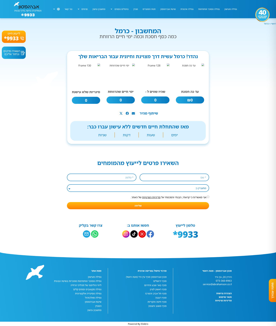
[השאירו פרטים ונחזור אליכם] (14, 52)
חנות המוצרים (149, 9)
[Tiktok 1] (134, 234)
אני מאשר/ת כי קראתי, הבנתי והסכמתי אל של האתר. (168, 197)
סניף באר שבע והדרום (155, 285)
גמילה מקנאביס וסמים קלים (87, 289)
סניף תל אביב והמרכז (156, 293)
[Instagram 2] (126, 234)
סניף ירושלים (160, 281)
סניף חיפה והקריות (157, 301)
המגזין (98, 305)
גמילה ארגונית (186, 9)
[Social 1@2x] (94, 234)
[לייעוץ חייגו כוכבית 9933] (14, 36)
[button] (133, 113)
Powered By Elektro (138, 323)
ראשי (273, 23)
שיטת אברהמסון (168, 9)
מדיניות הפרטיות (151, 197)
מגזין (135, 9)
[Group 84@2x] (86, 234)
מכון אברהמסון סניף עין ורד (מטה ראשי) (146, 276)
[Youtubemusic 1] (142, 234)
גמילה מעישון (230, 9)
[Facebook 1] (150, 234)
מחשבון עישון (98, 9)
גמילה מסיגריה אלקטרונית (88, 293)
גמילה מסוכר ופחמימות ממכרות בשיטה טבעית (77, 281)
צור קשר (68, 9)
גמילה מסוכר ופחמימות (209, 9)
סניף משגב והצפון (157, 305)
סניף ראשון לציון (158, 289)
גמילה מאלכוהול (93, 297)
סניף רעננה (161, 297)
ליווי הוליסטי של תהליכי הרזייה (86, 285)
